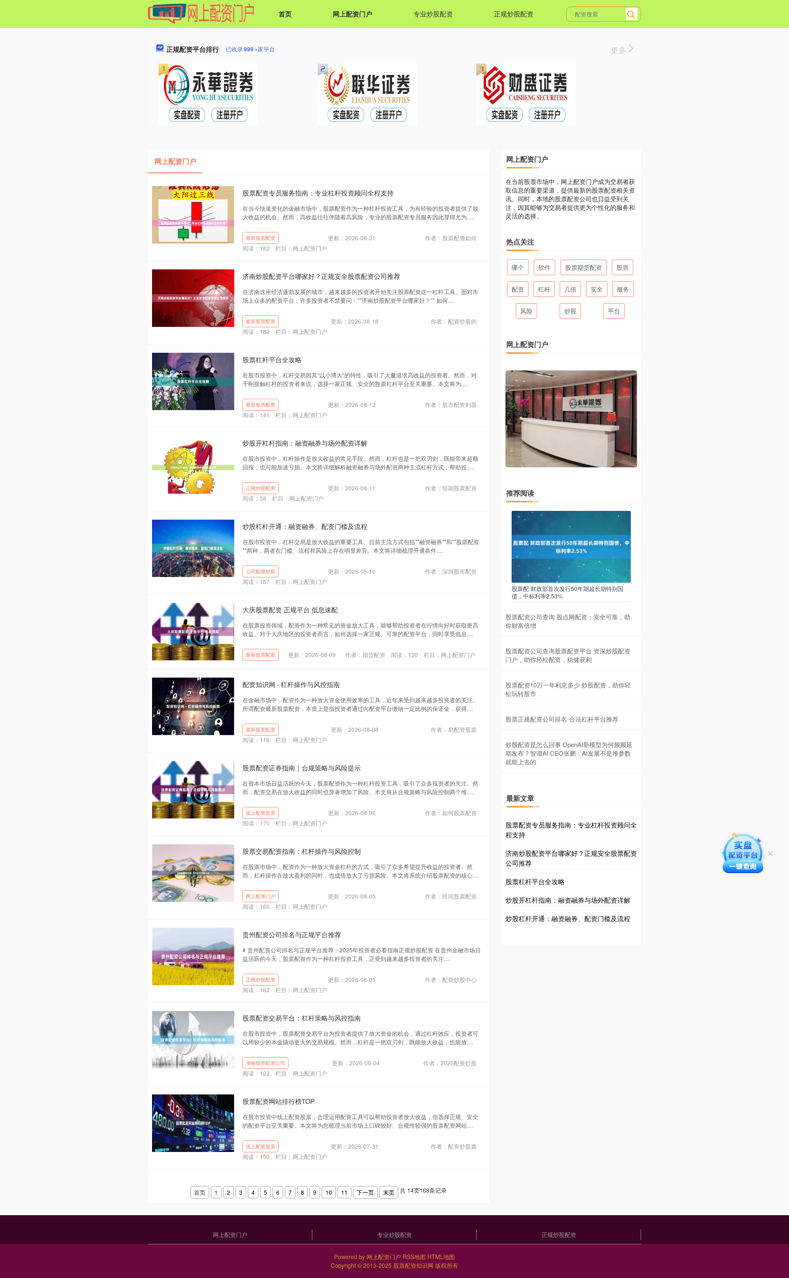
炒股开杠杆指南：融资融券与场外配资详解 (304, 443)
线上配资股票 (260, 812)
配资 (518, 289)
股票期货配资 (583, 267)
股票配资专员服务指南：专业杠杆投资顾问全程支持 (318, 193)
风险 (526, 310)
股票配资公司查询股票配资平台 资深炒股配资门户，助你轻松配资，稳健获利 (567, 655)
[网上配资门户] (201, 13)
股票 (622, 267)
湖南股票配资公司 (265, 1062)
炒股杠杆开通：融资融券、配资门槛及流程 (304, 526)
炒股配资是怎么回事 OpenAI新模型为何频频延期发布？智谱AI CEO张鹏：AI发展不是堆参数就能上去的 (568, 753)
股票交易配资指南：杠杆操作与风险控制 (301, 851)
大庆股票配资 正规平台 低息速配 (290, 609)
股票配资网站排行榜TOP (278, 1101)
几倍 (570, 289)
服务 (623, 289)
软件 (544, 267)
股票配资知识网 (413, 1265)
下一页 (365, 1192)
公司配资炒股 (260, 571)
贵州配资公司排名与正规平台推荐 (291, 934)
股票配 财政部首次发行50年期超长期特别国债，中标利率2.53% (567, 592)
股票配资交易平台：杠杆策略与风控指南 (301, 1018)
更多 (619, 49)
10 (328, 1192)
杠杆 (544, 289)
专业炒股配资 (433, 13)
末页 (388, 1192)
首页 (285, 13)
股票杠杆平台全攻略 (272, 359)
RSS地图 (414, 1257)
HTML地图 (441, 1257)
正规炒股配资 (513, 13)
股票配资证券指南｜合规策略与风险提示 (301, 767)
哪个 (518, 267)
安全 (597, 289)
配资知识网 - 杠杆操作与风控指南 (291, 684)
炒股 (570, 310)
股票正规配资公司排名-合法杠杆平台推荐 (561, 719)
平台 (614, 310)
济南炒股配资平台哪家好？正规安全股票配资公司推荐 (321, 276)
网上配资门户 (352, 13)
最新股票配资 (260, 237)
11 (344, 1192)
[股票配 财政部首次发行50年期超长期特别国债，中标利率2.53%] (571, 546)
